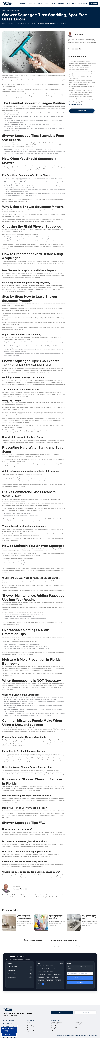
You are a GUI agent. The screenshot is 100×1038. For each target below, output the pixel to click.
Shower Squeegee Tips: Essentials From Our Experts (82, 63)
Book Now (93, 3)
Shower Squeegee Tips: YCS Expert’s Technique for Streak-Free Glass (82, 77)
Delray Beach (41, 980)
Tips (8, 10)
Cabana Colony (41, 974)
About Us (32, 3)
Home (4, 10)
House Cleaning (14, 10)
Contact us (5, 813)
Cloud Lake (49, 974)
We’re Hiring (71, 3)
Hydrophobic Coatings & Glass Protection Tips (80, 90)
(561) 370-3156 (82, 3)
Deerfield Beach (54, 977)
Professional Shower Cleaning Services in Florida (81, 100)
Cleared (61, 963)
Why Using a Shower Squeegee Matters (79, 67)
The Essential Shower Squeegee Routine (79, 61)
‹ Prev (39, 984)
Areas (40, 3)
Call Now (80, 982)
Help (53, 3)
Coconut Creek (57, 974)
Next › (59, 984)
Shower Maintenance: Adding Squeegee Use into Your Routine (81, 87)
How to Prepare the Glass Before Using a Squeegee (82, 71)
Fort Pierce (58, 980)
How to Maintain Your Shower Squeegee (79, 84)
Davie (47, 977)
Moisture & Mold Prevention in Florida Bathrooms (81, 92)
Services (23, 3)
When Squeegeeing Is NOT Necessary (79, 94)
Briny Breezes (50, 971)
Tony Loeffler (10, 23)
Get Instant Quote (80, 978)
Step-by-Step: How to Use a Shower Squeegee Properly (81, 74)
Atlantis (47, 968)
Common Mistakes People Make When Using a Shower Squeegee (81, 97)
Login (47, 3)
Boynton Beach (41, 971)
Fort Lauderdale (49, 980)
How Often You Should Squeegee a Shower (80, 65)
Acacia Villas (41, 968)
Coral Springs (41, 977)
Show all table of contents (75, 104)
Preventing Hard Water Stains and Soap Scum (80, 80)
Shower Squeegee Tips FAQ (76, 102)
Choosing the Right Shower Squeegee (78, 69)
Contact (61, 3)
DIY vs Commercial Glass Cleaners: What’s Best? (82, 82)
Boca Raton (54, 968)
